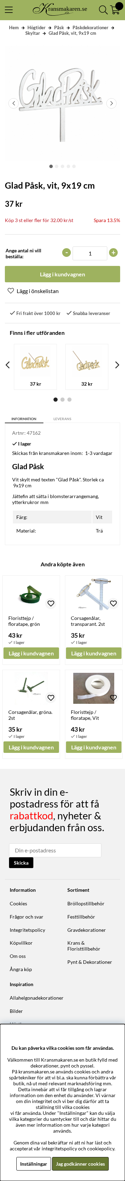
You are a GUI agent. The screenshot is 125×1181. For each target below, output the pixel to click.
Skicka (21, 863)
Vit (99, 517)
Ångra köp (21, 969)
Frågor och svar (26, 917)
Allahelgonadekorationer (37, 998)
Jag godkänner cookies (80, 1164)
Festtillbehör (81, 917)
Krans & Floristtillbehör (83, 946)
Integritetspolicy (27, 930)
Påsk (59, 27)
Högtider (36, 27)
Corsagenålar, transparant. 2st (88, 621)
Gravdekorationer (86, 930)
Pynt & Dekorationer (89, 962)
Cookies (18, 903)
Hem (14, 27)
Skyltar (32, 33)
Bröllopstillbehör (86, 903)
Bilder (16, 1011)
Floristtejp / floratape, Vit (85, 715)
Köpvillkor (21, 943)
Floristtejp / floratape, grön (24, 621)
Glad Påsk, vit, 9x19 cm (72, 33)
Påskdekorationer (90, 27)
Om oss (18, 956)
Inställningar (33, 1164)
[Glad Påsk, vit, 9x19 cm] (51, 166)
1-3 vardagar (98, 453)
